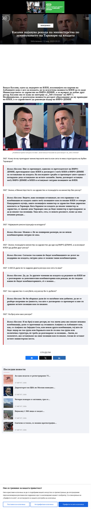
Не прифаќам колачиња (44, 504)
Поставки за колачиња (16, 504)
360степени (36, 41)
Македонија (45, 25)
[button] (87, 18)
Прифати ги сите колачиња (73, 504)
